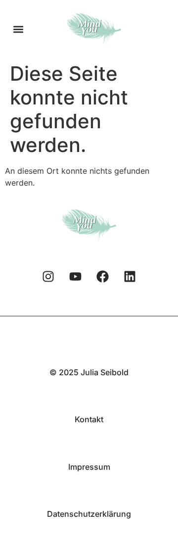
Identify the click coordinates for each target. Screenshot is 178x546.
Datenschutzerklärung (89, 514)
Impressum (89, 467)
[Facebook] (102, 276)
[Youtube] (75, 276)
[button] (18, 29)
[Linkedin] (130, 276)
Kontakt (89, 419)
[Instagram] (48, 276)
